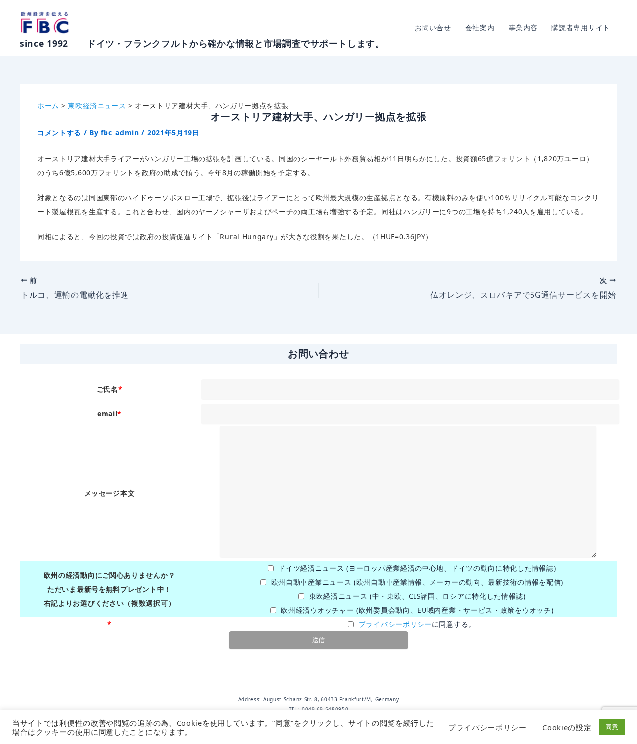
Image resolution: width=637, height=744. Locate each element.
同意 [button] (612, 726)
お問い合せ (433, 27)
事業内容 (523, 27)
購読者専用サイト (580, 27)
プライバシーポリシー (395, 624)
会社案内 (480, 27)
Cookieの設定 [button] (566, 727)
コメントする (59, 132)
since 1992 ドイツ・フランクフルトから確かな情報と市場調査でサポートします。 (202, 43)
